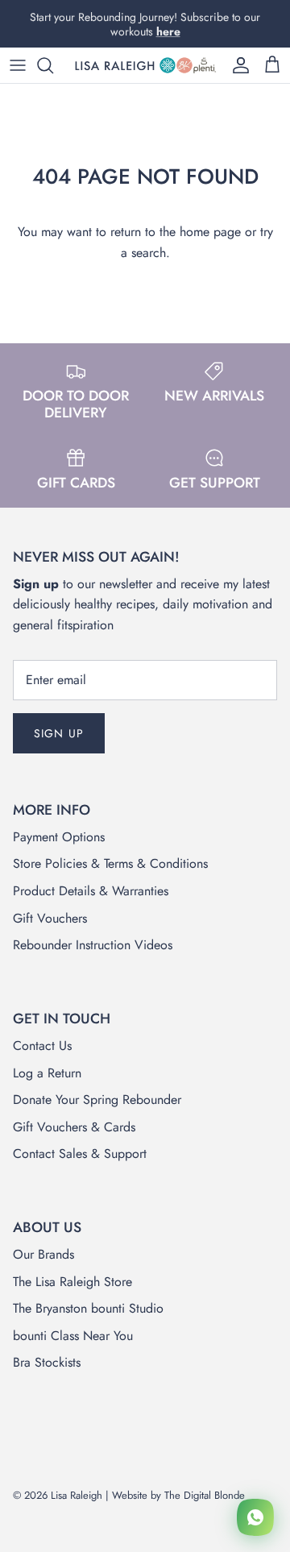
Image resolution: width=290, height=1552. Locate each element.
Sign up (59, 733)
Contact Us (42, 1045)
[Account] (237, 65)
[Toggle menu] (17, 65)
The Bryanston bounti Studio (88, 1308)
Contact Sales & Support (80, 1153)
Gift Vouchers (50, 918)
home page (210, 231)
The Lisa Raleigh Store (72, 1281)
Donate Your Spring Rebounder (97, 1099)
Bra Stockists (47, 1362)
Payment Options (59, 837)
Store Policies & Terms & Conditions (110, 863)
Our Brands (43, 1254)
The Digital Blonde (204, 1495)
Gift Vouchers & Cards (74, 1127)
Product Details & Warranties (90, 891)
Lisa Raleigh (76, 1495)
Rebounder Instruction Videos (92, 945)
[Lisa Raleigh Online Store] (145, 65)
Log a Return (47, 1073)
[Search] (53, 65)
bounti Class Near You (73, 1335)
